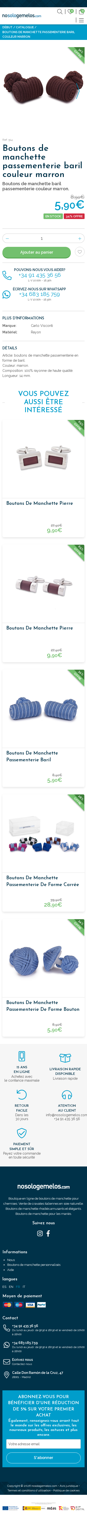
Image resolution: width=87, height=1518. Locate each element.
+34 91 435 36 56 (48, 1330)
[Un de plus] (80, 238)
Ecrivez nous (22, 1362)
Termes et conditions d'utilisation (29, 1490)
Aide (10, 1270)
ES (4, 1287)
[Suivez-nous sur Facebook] (48, 1233)
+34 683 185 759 (48, 1347)
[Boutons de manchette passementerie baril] (43, 710)
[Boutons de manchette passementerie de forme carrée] (43, 835)
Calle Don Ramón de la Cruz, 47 (37, 1375)
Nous (11, 1260)
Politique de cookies (66, 1490)
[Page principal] (21, 16)
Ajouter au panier (36, 252)
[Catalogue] (81, 20)
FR (18, 1287)
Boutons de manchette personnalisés (33, 1265)
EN (11, 1287)
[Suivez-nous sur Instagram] (40, 1233)
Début (7, 27)
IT (24, 1287)
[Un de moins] (7, 238)
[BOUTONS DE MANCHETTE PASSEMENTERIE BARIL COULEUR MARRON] (43, 88)
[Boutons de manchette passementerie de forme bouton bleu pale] (43, 960)
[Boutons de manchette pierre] (43, 461)
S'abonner (43, 1457)
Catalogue (25, 27)
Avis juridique (69, 1486)
